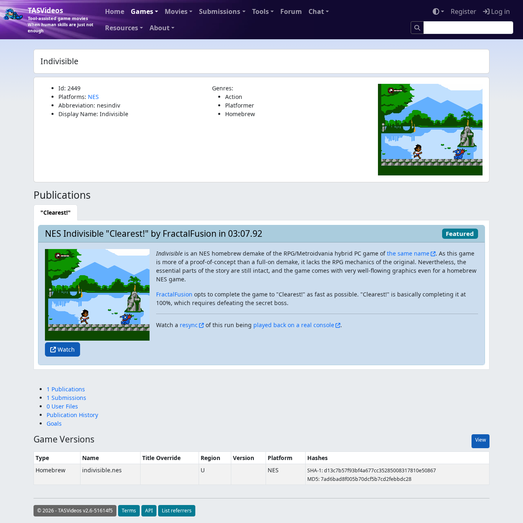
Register (463, 11)
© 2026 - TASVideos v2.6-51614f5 (75, 510)
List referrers (177, 510)
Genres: (222, 88)
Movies (176, 11)
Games (142, 11)
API (149, 510)
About (160, 27)
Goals (54, 423)
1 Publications (66, 389)
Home (114, 11)
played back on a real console (293, 325)
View (480, 439)
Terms (129, 510)
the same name (408, 253)
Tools (260, 11)
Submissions (219, 11)
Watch (65, 349)
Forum (291, 11)
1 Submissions (66, 398)
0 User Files (62, 406)
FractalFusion (174, 294)
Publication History (72, 415)
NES (93, 97)
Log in (499, 11)
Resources (121, 27)
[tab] (56, 212)
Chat (316, 11)
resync (189, 325)
